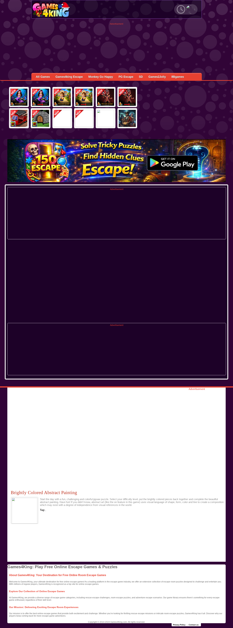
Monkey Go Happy (100, 76)
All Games (43, 76)
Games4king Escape (69, 76)
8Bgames (177, 76)
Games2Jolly (157, 76)
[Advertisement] (116, 49)
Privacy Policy (179, 625)
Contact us (194, 625)
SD (141, 76)
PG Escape (126, 76)
